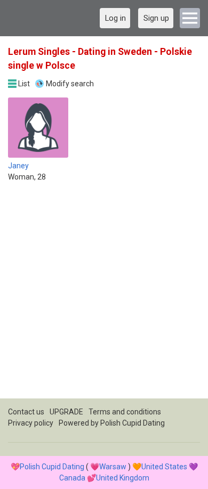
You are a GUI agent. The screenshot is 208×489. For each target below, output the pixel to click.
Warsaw (112, 466)
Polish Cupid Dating (132, 423)
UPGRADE (66, 412)
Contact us (26, 412)
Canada (72, 478)
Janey (18, 165)
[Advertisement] (104, 294)
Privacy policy (30, 423)
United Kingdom (122, 478)
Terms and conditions (125, 412)
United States (164, 466)
